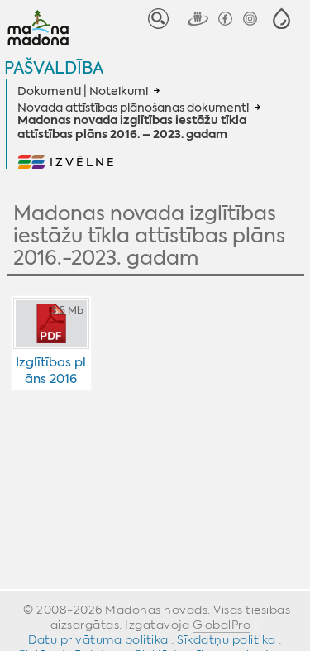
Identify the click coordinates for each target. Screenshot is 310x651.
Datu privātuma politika (98, 639)
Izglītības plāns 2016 (51, 370)
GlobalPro (222, 624)
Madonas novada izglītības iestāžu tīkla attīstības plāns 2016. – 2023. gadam (131, 127)
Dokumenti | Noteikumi (82, 91)
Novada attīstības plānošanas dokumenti (133, 107)
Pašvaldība (53, 67)
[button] (281, 18)
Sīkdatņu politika (226, 639)
